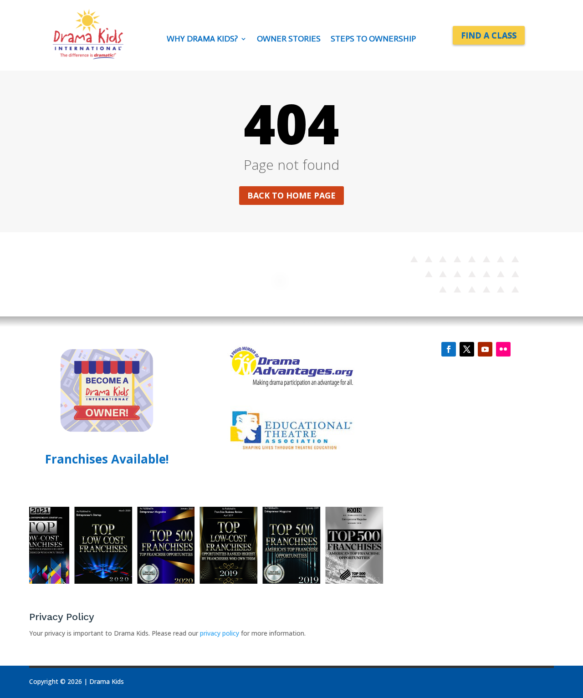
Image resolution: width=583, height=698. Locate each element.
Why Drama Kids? (202, 40)
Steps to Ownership (373, 40)
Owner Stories (289, 40)
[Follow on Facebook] (448, 349)
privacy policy (220, 633)
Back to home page (291, 195)
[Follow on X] (467, 349)
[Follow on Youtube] (485, 349)
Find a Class (489, 35)
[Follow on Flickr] (503, 349)
